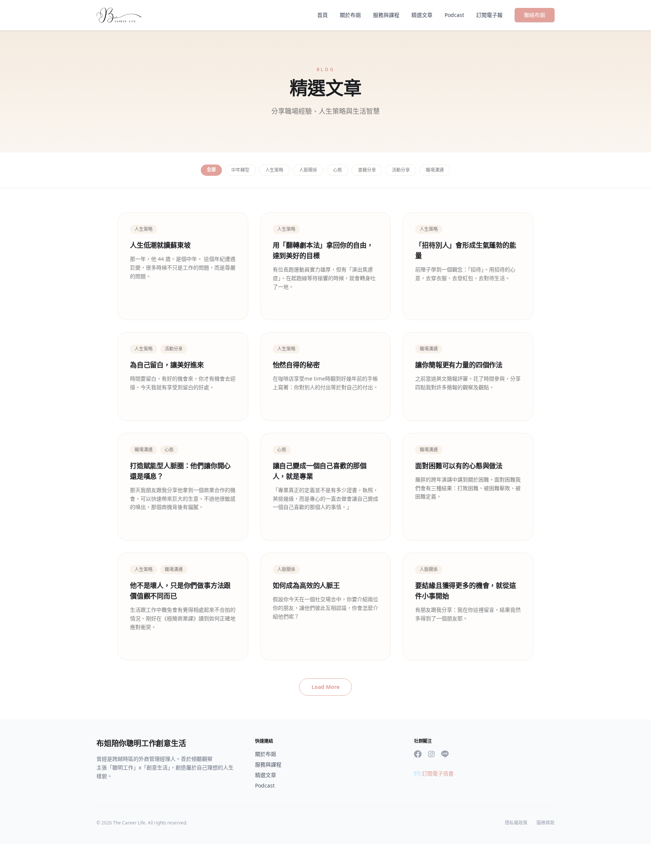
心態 (337, 170)
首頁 (322, 14)
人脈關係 (308, 170)
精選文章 (421, 14)
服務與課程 (386, 14)
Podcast (454, 14)
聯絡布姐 (534, 14)
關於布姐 (350, 14)
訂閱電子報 (489, 14)
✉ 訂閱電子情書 (434, 773)
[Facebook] (418, 754)
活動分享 (401, 170)
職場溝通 (435, 170)
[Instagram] (431, 754)
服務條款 (545, 823)
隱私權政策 (516, 823)
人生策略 (274, 170)
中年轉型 (240, 170)
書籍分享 (367, 170)
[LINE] (445, 754)
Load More (325, 686)
